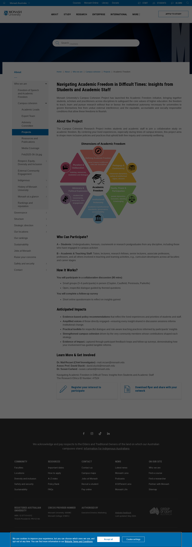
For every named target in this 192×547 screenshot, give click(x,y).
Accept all (108, 539)
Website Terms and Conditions (79, 541)
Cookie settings (133, 539)
